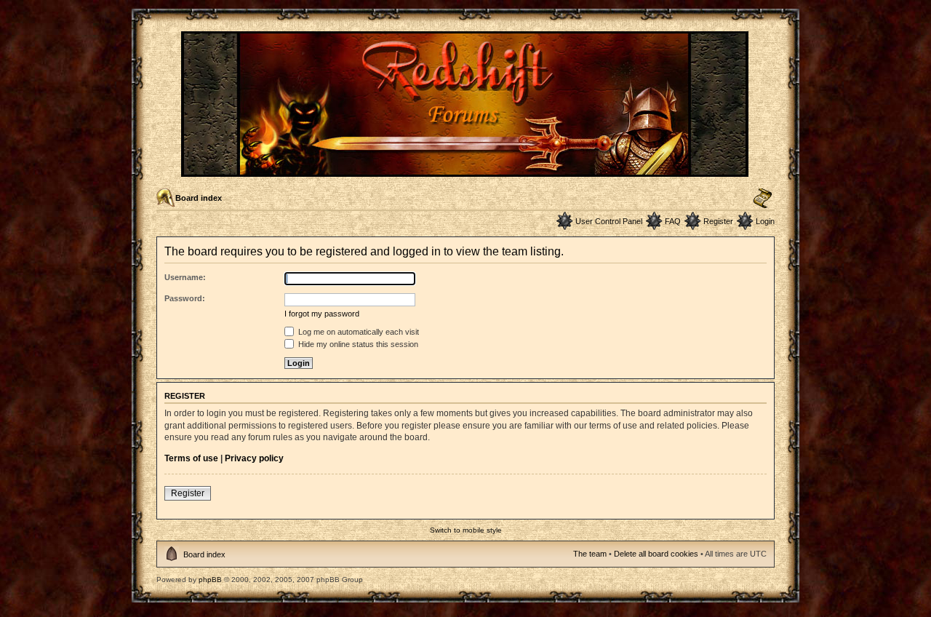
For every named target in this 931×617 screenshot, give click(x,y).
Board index (198, 198)
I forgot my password (321, 313)
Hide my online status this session (357, 344)
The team (590, 553)
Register (718, 221)
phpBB (210, 580)
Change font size (763, 198)
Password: (184, 298)
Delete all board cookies (656, 553)
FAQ (673, 221)
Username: (185, 277)
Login (765, 221)
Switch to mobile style (466, 530)
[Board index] (466, 170)
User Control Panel (608, 221)
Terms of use (191, 458)
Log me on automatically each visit (357, 331)
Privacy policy (254, 458)
